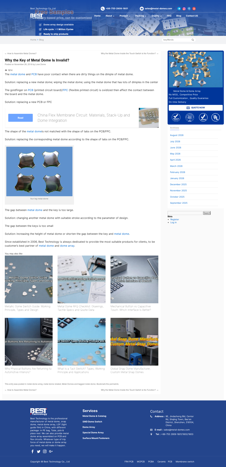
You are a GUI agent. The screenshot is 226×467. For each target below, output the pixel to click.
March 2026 (176, 166)
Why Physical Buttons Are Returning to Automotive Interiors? (28, 370)
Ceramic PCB (165, 461)
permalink (114, 383)
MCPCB (141, 461)
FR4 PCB (129, 461)
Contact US (192, 15)
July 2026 (175, 141)
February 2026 (177, 172)
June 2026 (175, 147)
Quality (155, 15)
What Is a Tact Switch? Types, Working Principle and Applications (81, 370)
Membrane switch (185, 461)
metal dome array (35, 383)
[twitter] (38, 451)
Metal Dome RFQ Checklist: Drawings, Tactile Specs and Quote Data (81, 308)
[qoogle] (51, 451)
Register (174, 219)
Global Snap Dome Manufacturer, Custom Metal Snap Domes (130, 370)
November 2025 (178, 190)
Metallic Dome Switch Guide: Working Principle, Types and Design (27, 308)
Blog (178, 15)
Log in (173, 222)
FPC (65, 90)
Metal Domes (68, 383)
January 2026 (177, 178)
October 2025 (177, 196)
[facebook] (32, 451)
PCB (34, 74)
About (109, 15)
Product (124, 15)
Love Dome (40, 64)
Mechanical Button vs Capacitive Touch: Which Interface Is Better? (131, 308)
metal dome (17, 74)
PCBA (151, 461)
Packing (139, 15)
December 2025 (178, 184)
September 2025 (178, 203)
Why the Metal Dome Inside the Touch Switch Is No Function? (129, 53)
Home (97, 15)
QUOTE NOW (198, 107)
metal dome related (52, 383)
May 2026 (175, 153)
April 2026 (175, 159)
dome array (67, 245)
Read (20, 117)
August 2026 (176, 135)
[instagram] (44, 451)
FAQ (169, 15)
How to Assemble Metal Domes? (21, 53)
